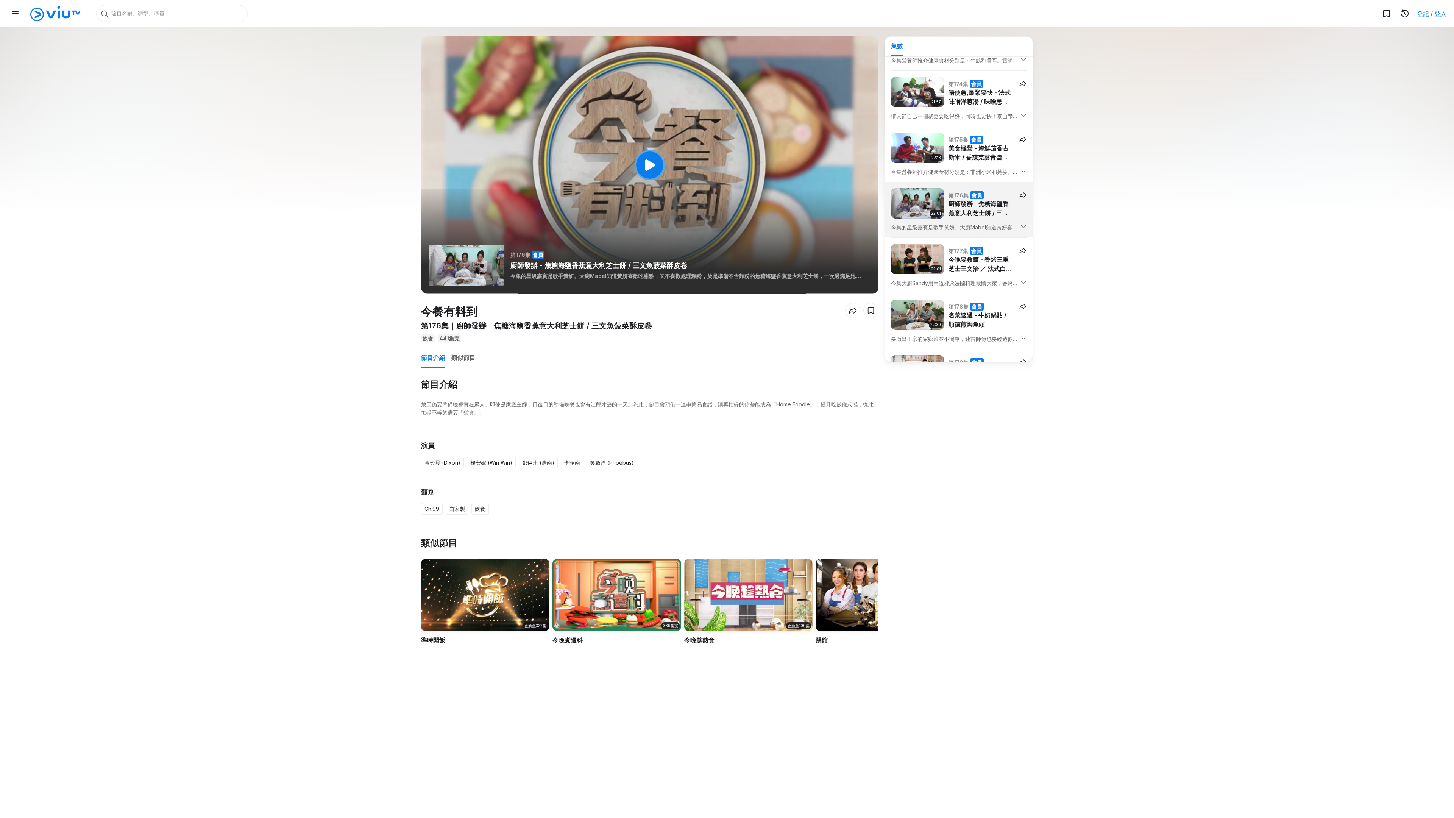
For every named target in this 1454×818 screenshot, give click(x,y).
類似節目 (463, 357)
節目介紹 (433, 357)
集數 (897, 46)
